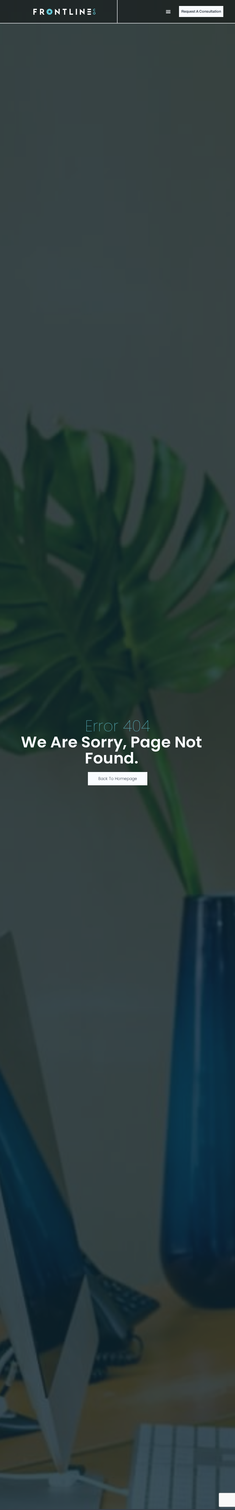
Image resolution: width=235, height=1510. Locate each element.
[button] (168, 11)
